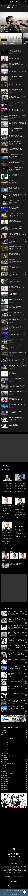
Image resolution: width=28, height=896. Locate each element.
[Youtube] (19, 885)
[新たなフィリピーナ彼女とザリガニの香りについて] (4, 301)
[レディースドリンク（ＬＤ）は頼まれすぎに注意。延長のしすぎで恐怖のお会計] (4, 71)
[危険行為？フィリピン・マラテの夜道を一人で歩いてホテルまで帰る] (4, 261)
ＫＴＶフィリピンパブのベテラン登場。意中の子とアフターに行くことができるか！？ (17, 189)
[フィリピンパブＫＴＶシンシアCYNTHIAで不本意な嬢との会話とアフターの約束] (4, 334)
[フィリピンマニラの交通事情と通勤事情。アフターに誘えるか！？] (4, 347)
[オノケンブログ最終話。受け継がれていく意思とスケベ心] (4, 634)
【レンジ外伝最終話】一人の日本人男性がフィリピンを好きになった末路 (17, 647)
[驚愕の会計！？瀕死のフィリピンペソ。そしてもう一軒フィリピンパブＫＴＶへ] (4, 65)
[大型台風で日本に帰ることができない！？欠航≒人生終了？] (4, 156)
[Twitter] (15, 885)
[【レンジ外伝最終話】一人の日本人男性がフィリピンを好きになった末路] (4, 647)
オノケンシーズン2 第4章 (6, 9)
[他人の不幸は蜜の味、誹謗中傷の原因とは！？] (4, 661)
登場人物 (21, 890)
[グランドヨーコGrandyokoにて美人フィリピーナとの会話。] (4, 360)
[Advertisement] (14, 448)
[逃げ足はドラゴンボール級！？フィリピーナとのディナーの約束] (4, 281)
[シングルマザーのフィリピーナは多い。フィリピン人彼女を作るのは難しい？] (4, 228)
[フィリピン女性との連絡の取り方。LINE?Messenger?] (4, 413)
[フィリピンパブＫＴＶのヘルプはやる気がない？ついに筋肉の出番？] (4, 84)
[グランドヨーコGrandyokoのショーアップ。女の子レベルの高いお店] (4, 367)
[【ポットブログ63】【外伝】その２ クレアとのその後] (4, 702)
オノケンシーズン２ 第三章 (16, 9)
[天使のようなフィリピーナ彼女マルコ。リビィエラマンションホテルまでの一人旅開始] (4, 288)
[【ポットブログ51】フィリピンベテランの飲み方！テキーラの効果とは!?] (4, 709)
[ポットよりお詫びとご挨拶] (4, 688)
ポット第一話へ (5, 518)
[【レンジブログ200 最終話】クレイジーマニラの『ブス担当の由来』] (4, 655)
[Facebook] (8, 885)
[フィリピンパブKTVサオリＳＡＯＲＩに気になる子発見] (4, 373)
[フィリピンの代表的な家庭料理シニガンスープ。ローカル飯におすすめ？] (4, 169)
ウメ (8, 669)
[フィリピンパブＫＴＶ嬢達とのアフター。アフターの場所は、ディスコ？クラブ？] (4, 327)
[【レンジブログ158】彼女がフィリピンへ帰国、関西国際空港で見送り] (4, 682)
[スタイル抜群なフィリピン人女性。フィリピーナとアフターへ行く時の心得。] (4, 176)
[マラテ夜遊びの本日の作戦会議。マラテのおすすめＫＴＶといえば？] (4, 248)
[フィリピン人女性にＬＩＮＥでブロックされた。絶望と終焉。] (4, 426)
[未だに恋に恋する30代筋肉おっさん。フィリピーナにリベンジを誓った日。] (4, 419)
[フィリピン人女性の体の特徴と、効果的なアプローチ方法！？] (4, 196)
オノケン (2, 31)
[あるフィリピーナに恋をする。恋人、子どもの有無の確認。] (4, 202)
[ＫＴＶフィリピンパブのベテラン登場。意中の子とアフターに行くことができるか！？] (4, 189)
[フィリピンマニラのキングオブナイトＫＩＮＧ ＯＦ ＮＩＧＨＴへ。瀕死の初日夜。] (4, 314)
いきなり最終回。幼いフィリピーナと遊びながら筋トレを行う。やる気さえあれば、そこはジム (17, 620)
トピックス (7, 890)
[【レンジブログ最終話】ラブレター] (4, 695)
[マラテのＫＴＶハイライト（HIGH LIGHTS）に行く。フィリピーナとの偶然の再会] (4, 241)
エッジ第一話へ (5, 543)
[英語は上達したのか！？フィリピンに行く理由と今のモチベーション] (4, 399)
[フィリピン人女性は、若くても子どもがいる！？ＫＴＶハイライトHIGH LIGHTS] (4, 235)
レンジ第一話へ (18, 493)
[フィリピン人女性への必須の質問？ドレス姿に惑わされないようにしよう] (4, 78)
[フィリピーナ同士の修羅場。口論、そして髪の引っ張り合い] (4, 308)
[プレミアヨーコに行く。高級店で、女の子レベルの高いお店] (4, 215)
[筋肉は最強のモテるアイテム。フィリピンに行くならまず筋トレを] (4, 182)
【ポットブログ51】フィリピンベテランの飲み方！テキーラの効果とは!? (17, 708)
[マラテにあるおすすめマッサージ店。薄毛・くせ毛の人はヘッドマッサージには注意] (4, 274)
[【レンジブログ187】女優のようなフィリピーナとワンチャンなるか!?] (4, 641)
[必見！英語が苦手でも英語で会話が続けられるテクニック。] (4, 354)
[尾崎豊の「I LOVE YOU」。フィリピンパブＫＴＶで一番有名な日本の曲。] (4, 222)
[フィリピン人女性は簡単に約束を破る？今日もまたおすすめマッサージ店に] (4, 131)
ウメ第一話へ (18, 517)
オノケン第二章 (3, 25)
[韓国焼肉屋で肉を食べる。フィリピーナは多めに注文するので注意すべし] (4, 321)
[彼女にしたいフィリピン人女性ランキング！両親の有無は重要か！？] (11, 41)
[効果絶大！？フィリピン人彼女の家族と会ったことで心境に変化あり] (4, 255)
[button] (2, 2)
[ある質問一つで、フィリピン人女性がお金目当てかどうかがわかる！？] (14, 22)
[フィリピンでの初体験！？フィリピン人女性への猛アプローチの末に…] (4, 52)
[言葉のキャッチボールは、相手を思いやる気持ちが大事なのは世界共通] (4, 91)
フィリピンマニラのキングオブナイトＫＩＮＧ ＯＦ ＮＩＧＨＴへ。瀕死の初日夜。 (17, 314)
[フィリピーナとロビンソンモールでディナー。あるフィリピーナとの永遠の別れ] (4, 268)
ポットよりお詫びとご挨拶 (15, 686)
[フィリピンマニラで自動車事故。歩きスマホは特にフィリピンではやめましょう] (4, 150)
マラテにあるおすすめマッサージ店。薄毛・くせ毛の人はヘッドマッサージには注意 (17, 274)
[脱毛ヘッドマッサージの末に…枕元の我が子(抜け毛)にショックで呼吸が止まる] (4, 124)
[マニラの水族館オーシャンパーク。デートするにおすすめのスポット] (4, 295)
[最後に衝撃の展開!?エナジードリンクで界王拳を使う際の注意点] (4, 117)
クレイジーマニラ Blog (14, 890)
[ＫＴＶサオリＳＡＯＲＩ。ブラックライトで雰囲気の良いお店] (4, 209)
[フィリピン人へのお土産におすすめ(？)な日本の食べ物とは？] (4, 163)
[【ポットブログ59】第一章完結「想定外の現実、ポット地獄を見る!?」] (4, 613)
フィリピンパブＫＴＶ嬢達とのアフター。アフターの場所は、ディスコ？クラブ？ (17, 327)
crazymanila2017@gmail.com (17, 876)
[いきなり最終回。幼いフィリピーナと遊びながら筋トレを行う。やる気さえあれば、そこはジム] (4, 620)
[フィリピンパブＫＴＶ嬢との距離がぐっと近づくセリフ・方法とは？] (4, 58)
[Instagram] (12, 885)
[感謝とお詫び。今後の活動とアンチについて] (4, 675)
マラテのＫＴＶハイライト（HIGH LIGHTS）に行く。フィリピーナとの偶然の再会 (18, 241)
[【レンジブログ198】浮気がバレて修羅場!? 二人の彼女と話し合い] (4, 627)
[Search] (26, 2)
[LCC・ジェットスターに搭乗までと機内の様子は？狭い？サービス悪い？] (4, 386)
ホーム (2, 5)
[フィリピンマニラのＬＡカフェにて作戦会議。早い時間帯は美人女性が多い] (4, 111)
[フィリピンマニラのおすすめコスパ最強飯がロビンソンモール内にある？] (4, 143)
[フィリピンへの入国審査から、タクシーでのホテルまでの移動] (4, 380)
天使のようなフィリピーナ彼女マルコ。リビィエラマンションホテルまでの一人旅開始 (17, 288)
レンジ (9, 628)
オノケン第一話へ (6, 493)
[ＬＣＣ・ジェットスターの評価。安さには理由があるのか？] (4, 393)
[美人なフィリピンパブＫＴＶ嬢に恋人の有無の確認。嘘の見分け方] (4, 97)
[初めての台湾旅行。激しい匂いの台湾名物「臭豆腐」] (4, 406)
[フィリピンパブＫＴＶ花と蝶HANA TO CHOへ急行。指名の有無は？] (4, 104)
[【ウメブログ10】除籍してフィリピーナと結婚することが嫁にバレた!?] (4, 668)
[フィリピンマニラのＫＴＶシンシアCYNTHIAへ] (4, 341)
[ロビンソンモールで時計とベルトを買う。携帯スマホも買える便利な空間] (4, 137)
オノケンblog (7, 5)
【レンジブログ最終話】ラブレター (17, 693)
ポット (9, 614)
